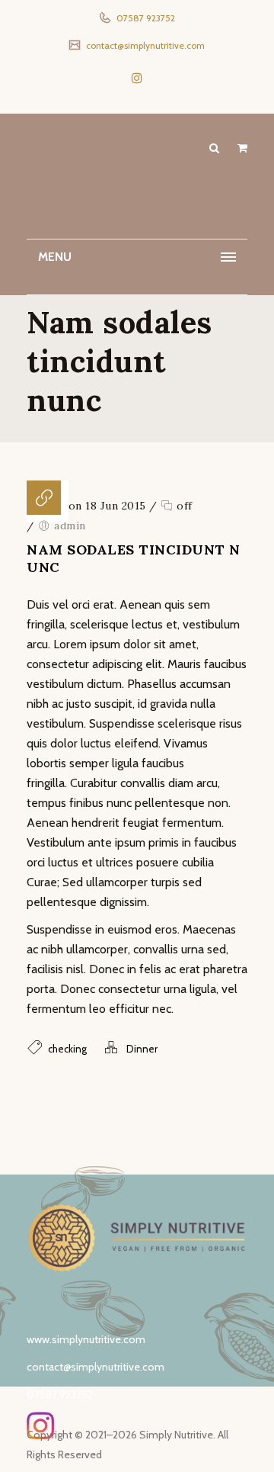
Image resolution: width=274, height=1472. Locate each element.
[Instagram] (137, 78)
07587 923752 (144, 18)
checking (67, 1049)
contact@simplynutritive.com (144, 45)
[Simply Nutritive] (137, 180)
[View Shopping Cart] (242, 148)
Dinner (142, 1049)
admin (70, 525)
